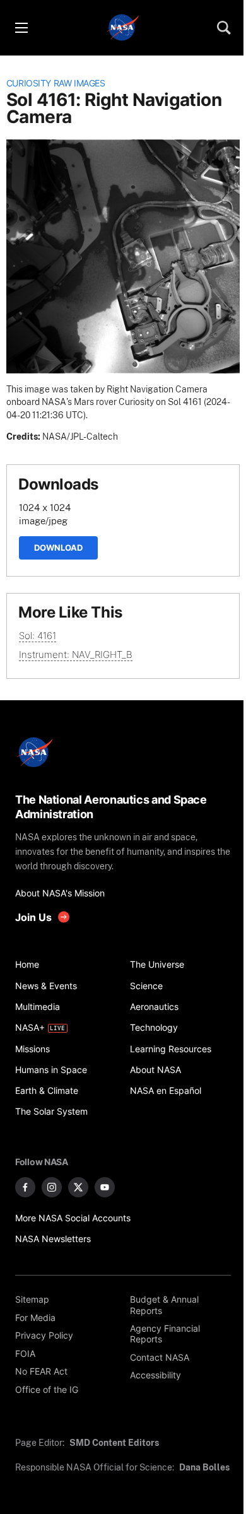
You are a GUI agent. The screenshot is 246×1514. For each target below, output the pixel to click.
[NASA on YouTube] (105, 1187)
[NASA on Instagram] (52, 1187)
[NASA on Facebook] (25, 1187)
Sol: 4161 (37, 636)
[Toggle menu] (20, 27)
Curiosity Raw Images (55, 83)
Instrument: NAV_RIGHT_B (75, 654)
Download (58, 548)
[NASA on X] (78, 1187)
